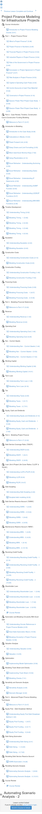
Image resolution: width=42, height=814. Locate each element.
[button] (1, 2)
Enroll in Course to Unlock (21, 808)
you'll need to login (30, 805)
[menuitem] (1, 5)
